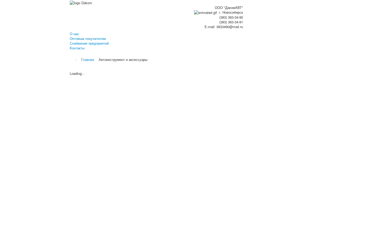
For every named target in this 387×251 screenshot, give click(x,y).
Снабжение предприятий (89, 43)
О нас (74, 34)
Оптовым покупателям (88, 38)
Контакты (77, 48)
